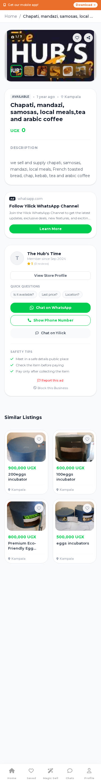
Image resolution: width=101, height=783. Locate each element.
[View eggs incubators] (74, 531)
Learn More (51, 229)
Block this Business (53, 388)
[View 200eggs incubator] (26, 462)
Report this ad (52, 380)
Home (10, 16)
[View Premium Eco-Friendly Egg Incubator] (26, 531)
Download (84, 5)
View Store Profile (50, 275)
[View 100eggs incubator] (74, 462)
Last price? (50, 294)
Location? (72, 294)
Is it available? (23, 294)
